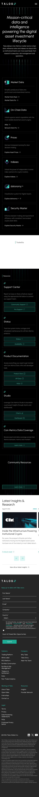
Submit (9, 642)
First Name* (6, 593)
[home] (9, 4)
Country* (5, 615)
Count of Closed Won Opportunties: (14, 634)
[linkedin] (29, 735)
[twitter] (32, 735)
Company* (6, 610)
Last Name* (6, 599)
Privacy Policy (17, 623)
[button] (36, 4)
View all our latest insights (18, 567)
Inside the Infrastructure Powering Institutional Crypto (19, 532)
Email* (4, 604)
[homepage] (9, 581)
